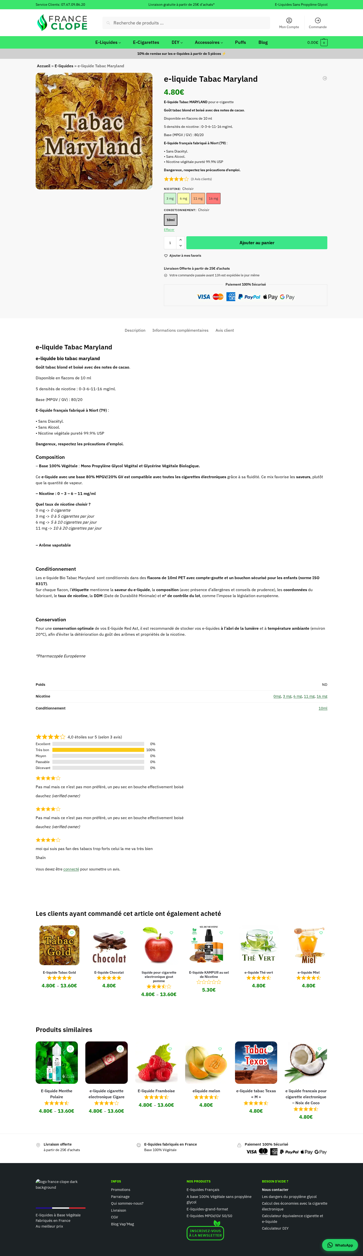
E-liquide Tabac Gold (59, 972)
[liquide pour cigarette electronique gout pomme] (159, 945)
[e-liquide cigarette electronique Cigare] (106, 1062)
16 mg (213, 198)
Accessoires (207, 42)
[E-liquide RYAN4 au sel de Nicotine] (324, 78)
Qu (113, 1203)
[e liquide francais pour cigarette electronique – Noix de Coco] (306, 1062)
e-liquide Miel (309, 972)
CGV (114, 1217)
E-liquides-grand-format (207, 1208)
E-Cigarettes (146, 42)
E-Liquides (106, 42)
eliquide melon (206, 1090)
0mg (277, 696)
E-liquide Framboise (156, 1090)
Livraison (118, 1210)
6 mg (183, 198)
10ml (171, 220)
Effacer (169, 230)
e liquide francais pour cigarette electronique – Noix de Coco (306, 1096)
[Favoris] (72, 933)
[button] (317, 42)
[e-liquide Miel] (309, 945)
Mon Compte (289, 27)
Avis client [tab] (225, 330)
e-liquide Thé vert (258, 972)
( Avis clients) (201, 179)
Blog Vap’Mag (122, 1223)
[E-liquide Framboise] (156, 1062)
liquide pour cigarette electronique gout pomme (159, 976)
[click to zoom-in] (94, 131)
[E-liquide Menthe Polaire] (57, 1062)
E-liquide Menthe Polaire (56, 1093)
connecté (71, 869)
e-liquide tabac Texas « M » (256, 1093)
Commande (318, 27)
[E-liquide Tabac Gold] (59, 945)
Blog (263, 42)
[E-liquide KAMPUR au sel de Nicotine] (209, 945)
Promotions (120, 1189)
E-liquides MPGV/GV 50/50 (209, 1215)
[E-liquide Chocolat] (109, 945)
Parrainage (120, 1196)
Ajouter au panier (257, 242)
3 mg (170, 198)
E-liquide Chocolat (109, 972)
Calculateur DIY (275, 1228)
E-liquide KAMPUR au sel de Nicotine (209, 974)
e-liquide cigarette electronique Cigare (106, 1093)
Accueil (43, 65)
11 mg (198, 198)
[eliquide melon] (206, 1062)
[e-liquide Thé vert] (259, 945)
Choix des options (59, 996)
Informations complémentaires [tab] (180, 330)
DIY (175, 42)
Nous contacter (275, 1189)
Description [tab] (135, 330)
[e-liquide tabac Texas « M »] (256, 1062)
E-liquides (64, 65)
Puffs (240, 42)
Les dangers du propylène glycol (289, 1196)
